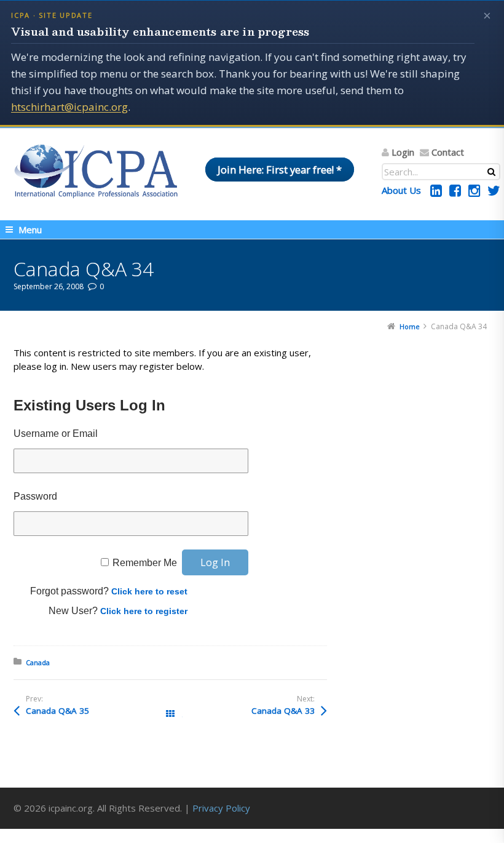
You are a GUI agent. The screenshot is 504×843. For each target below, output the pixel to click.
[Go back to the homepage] (96, 171)
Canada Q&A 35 (57, 710)
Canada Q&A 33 (283, 710)
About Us (401, 190)
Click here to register (143, 611)
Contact (447, 152)
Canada (38, 662)
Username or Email (56, 433)
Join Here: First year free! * (280, 169)
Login (403, 152)
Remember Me (144, 562)
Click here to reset (149, 591)
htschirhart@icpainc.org (69, 107)
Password (35, 496)
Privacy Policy (221, 808)
